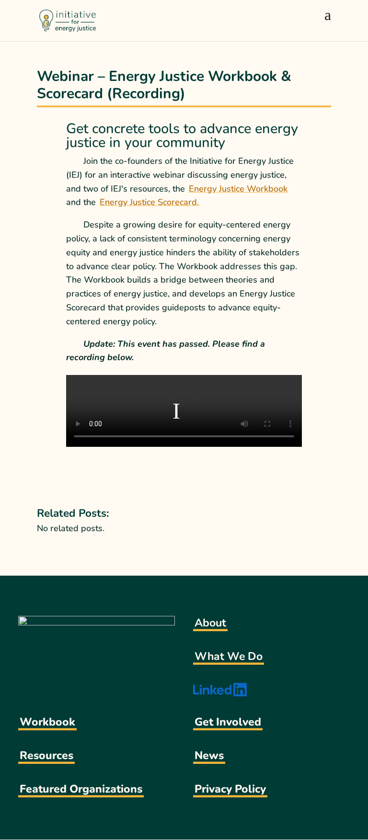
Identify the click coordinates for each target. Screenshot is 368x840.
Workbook (47, 722)
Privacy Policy (230, 789)
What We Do (229, 656)
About (210, 622)
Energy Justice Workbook (238, 188)
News (209, 755)
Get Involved (228, 722)
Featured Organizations (81, 789)
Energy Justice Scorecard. (149, 202)
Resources (46, 755)
